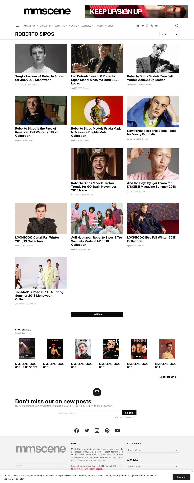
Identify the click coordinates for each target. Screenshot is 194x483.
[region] (97, 476)
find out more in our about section (86, 469)
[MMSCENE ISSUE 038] (55, 349)
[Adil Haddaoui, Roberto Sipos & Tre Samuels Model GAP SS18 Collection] (97, 218)
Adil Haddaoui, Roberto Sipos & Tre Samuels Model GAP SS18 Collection (96, 241)
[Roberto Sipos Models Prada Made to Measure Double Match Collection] (97, 110)
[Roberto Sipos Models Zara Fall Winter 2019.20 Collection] (153, 58)
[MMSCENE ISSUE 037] (83, 349)
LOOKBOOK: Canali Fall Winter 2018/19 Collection (37, 239)
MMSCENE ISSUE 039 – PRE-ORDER (26, 365)
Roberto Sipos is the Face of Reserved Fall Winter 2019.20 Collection (36, 132)
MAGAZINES (30, 26)
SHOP (110, 26)
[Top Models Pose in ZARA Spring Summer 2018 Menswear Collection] (41, 273)
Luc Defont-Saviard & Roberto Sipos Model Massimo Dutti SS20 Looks (95, 79)
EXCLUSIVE (45, 26)
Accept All (181, 477)
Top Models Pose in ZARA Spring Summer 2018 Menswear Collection (39, 295)
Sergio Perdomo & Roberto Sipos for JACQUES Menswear (39, 78)
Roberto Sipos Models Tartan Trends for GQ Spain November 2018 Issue (93, 186)
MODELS (99, 26)
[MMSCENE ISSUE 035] (139, 349)
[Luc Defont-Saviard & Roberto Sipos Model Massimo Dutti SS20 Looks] (97, 58)
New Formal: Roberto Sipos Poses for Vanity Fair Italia (152, 132)
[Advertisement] (41, 168)
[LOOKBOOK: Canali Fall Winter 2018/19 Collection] (41, 218)
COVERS (73, 26)
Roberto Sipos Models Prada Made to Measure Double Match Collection (96, 132)
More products (167, 377)
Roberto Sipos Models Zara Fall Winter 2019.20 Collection (150, 77)
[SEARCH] (177, 26)
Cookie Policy (18, 479)
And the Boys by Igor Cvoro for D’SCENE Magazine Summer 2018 (151, 184)
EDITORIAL (60, 26)
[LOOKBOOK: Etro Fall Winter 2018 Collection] (153, 218)
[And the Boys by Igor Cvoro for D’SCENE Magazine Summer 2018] (153, 164)
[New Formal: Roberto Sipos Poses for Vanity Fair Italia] (153, 111)
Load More (97, 314)
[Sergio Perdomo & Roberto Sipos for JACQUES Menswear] (41, 58)
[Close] (192, 471)
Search (64, 466)
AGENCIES (86, 26)
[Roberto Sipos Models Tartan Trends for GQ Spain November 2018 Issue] (97, 164)
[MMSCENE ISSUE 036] (111, 349)
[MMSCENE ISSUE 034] (167, 349)
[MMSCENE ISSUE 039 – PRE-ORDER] (27, 349)
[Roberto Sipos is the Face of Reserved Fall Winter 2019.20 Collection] (41, 110)
